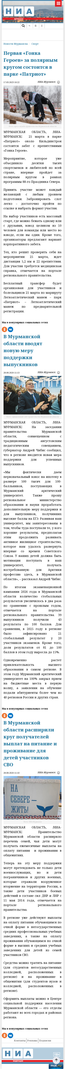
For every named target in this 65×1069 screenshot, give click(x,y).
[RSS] (29, 25)
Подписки (45, 1040)
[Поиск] (23, 25)
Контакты (20, 1040)
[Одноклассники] (42, 25)
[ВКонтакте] (35, 25)
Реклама (32, 1040)
